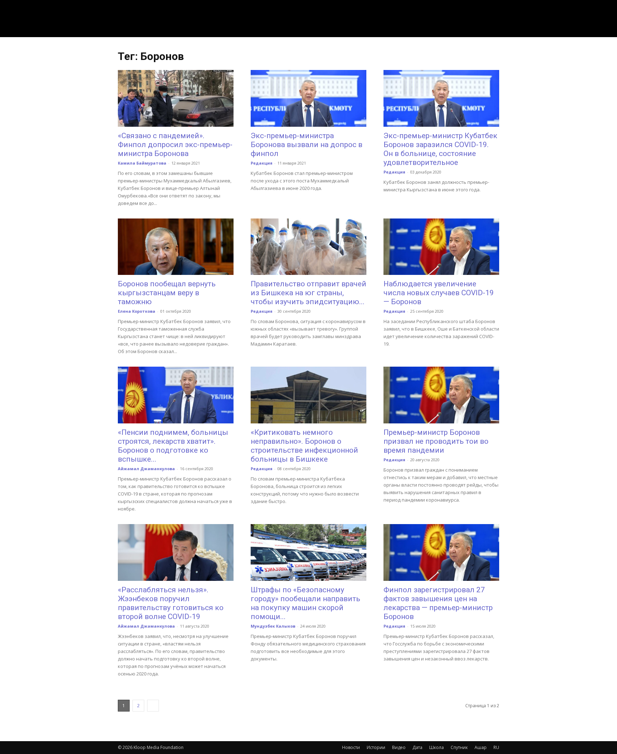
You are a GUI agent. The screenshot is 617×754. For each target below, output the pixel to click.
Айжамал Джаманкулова (146, 468)
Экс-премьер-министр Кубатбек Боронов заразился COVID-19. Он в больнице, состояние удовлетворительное (440, 149)
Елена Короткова (136, 311)
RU (496, 747)
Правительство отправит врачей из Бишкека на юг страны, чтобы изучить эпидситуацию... (308, 293)
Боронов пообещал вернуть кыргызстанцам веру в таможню (167, 293)
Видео (399, 747)
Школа (436, 747)
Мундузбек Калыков (273, 626)
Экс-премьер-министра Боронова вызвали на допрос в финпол (306, 144)
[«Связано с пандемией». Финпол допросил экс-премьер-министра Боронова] (176, 98)
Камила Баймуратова (142, 163)
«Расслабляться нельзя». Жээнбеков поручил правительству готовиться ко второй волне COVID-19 (171, 603)
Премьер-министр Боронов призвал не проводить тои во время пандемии (435, 441)
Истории (376, 747)
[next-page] (153, 706)
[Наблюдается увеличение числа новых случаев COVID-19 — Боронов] (441, 246)
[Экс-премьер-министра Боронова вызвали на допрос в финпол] (308, 98)
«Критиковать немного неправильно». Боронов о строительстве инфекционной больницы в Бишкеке (304, 445)
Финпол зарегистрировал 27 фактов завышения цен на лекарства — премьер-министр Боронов (438, 603)
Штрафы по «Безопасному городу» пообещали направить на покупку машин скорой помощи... (305, 603)
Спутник (459, 747)
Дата (417, 747)
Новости (351, 747)
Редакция (261, 163)
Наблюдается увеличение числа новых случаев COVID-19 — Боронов (438, 293)
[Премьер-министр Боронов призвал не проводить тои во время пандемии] (441, 395)
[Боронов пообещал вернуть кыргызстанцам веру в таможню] (176, 246)
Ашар (481, 747)
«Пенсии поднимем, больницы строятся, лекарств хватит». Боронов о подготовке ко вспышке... (173, 445)
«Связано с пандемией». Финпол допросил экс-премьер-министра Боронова (175, 144)
